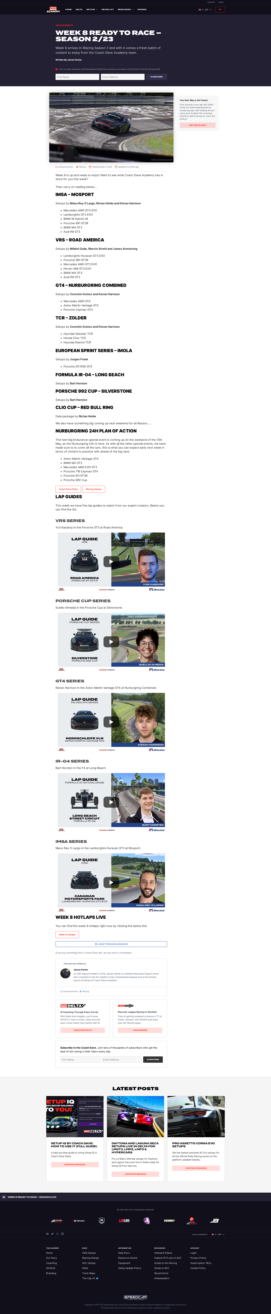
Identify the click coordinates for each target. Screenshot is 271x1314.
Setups (90, 9)
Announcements (64, 25)
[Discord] (62, 1234)
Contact (211, 2)
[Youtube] (47, 1234)
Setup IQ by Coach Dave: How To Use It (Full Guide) (74, 1144)
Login (220, 2)
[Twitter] (52, 1234)
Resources (124, 9)
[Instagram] (57, 1234)
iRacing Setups (94, 489)
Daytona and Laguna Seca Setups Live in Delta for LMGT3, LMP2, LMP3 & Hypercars (135, 1147)
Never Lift (108, 9)
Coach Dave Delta (68, 489)
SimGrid (142, 9)
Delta (79, 9)
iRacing (82, 167)
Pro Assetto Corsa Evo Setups (193, 1144)
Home (68, 9)
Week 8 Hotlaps (67, 934)
